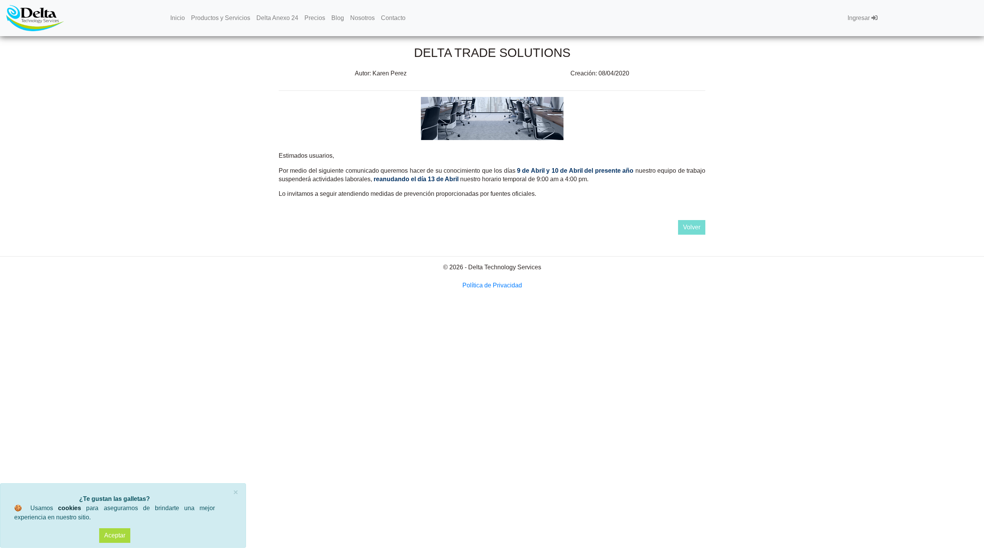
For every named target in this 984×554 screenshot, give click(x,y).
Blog (337, 18)
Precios (314, 18)
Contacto (393, 18)
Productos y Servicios (220, 18)
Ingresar (859, 18)
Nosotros (362, 18)
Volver (691, 227)
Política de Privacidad (492, 285)
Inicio (177, 18)
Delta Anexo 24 (277, 18)
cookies (69, 508)
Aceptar (114, 535)
